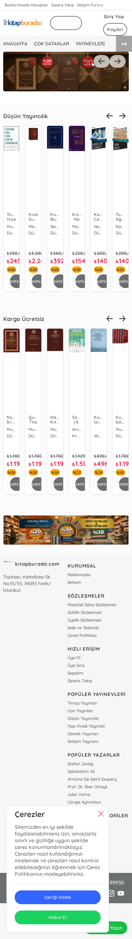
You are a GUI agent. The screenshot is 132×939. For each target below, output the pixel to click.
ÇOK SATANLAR (51, 44)
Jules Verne (79, 794)
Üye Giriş (76, 665)
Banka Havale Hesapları (26, 5)
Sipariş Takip (62, 5)
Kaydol (115, 29)
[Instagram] (111, 893)
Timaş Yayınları (82, 703)
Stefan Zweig (80, 763)
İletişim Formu (90, 5)
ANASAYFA (15, 44)
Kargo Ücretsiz (23, 319)
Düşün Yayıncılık (25, 116)
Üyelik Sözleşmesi (84, 619)
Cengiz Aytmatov (84, 802)
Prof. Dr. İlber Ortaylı (87, 786)
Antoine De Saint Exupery (92, 779)
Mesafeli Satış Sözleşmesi (92, 604)
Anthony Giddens (77, 429)
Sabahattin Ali (81, 771)
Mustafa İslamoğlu (11, 226)
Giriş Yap (114, 16)
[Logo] (22, 23)
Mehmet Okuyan (33, 226)
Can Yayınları (80, 710)
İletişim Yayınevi (83, 741)
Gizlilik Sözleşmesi (85, 612)
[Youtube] (121, 893)
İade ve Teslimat (83, 627)
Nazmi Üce (98, 226)
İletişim (74, 582)
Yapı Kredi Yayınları (86, 726)
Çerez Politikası (82, 635)
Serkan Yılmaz (55, 226)
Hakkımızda (79, 574)
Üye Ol (74, 657)
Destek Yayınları (83, 733)
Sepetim (75, 673)
